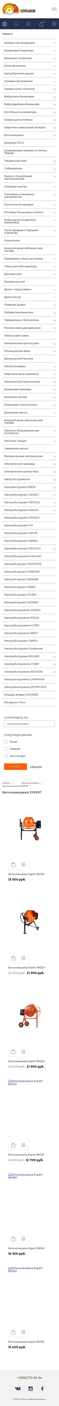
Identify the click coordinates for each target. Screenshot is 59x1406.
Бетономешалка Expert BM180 (26, 1248)
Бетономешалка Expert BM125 (26, 1154)
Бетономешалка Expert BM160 (26, 1341)
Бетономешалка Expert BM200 (26, 967)
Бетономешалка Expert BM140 (26, 874)
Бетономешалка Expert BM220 (26, 1061)
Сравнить (23, 864)
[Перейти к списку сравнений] (29, 24)
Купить (13, 864)
